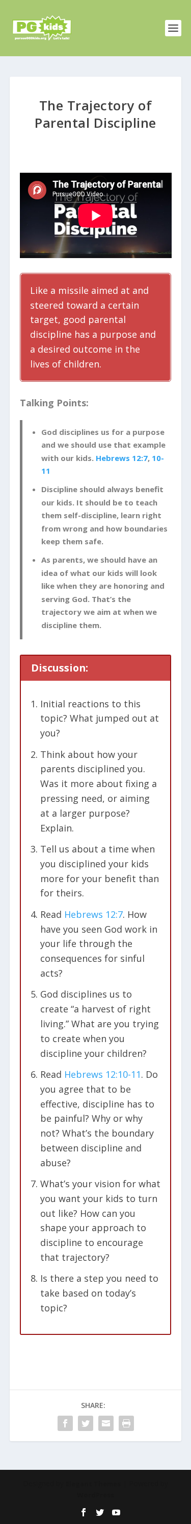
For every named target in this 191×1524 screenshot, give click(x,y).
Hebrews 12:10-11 (102, 1074)
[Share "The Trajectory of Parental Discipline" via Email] (106, 1423)
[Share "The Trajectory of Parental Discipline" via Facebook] (65, 1423)
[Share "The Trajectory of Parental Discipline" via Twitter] (85, 1423)
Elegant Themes (93, 1483)
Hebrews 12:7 (122, 458)
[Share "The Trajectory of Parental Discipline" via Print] (126, 1423)
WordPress (95, 1494)
